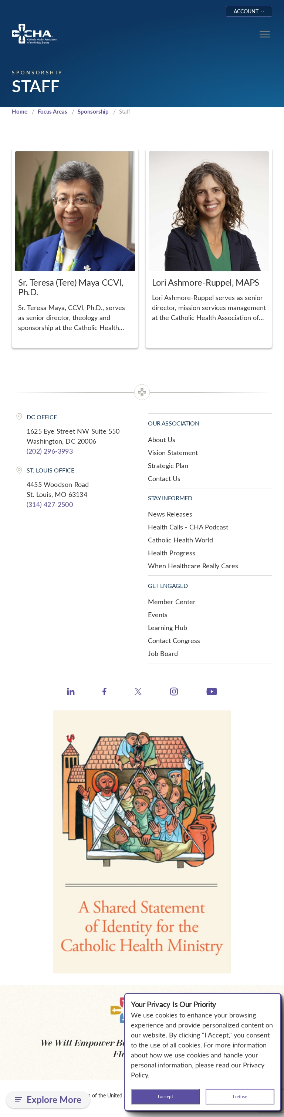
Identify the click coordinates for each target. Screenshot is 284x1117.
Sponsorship (93, 111)
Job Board (163, 653)
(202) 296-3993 (50, 451)
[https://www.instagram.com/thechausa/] (174, 693)
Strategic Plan (168, 465)
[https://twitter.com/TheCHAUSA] (138, 692)
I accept (165, 1096)
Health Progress (171, 552)
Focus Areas (52, 111)
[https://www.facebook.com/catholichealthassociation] (104, 692)
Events (158, 614)
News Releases (170, 513)
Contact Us (164, 478)
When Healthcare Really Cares (193, 565)
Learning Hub (167, 627)
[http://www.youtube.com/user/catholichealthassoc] (211, 692)
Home (19, 111)
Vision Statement (173, 452)
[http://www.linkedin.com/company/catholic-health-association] (71, 692)
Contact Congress (174, 640)
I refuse (240, 1096)
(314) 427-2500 (50, 504)
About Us (161, 439)
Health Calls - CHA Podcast (188, 526)
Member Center (172, 601)
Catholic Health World (180, 539)
